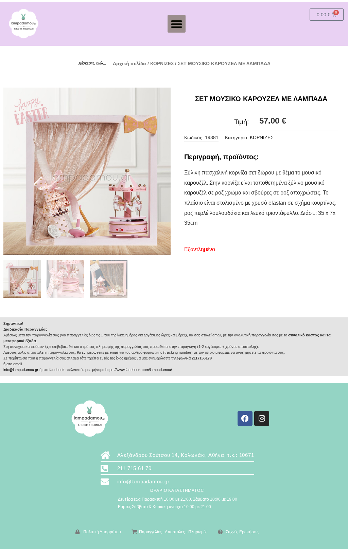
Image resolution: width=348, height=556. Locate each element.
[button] (177, 24)
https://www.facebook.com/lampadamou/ (138, 370)
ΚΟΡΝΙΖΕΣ (162, 63)
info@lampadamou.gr (20, 370)
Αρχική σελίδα (129, 63)
